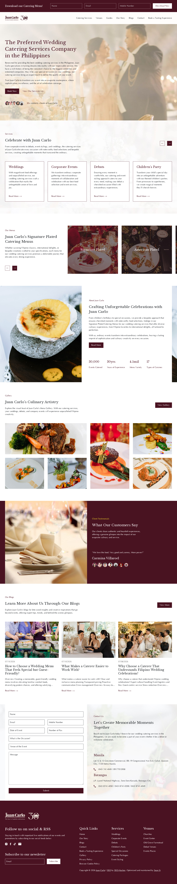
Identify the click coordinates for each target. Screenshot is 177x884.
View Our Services (31, 91)
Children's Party (118, 847)
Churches (148, 834)
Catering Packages (119, 855)
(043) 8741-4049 (138, 786)
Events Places (150, 851)
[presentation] (162, 143)
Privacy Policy (85, 859)
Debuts (114, 843)
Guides (109, 18)
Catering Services (84, 18)
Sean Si (157, 870)
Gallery (82, 855)
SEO (109, 870)
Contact (141, 18)
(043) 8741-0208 (122, 786)
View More (165, 605)
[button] (94, 565)
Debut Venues (150, 847)
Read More (14, 196)
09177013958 (119, 769)
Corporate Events (119, 838)
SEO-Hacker (119, 870)
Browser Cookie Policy (89, 864)
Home (82, 834)
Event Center (149, 838)
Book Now (12, 91)
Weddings (115, 834)
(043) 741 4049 (104, 769)
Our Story (120, 18)
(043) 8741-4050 (105, 786)
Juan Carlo (100, 870)
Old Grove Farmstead (153, 843)
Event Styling (117, 859)
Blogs (131, 18)
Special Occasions (119, 851)
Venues (99, 18)
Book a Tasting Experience (160, 18)
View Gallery (164, 405)
